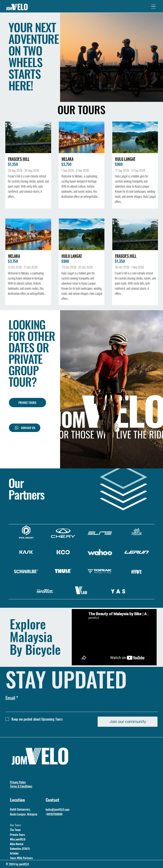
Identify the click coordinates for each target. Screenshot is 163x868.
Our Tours (15, 825)
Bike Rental (16, 844)
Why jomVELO (17, 839)
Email (12, 697)
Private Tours (17, 834)
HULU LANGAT (125, 159)
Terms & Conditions (21, 786)
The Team (15, 830)
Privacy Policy (18, 782)
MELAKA (67, 159)
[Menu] (153, 6)
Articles (14, 853)
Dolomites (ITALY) (20, 848)
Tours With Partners (21, 858)
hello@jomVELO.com (57, 809)
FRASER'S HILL (19, 159)
